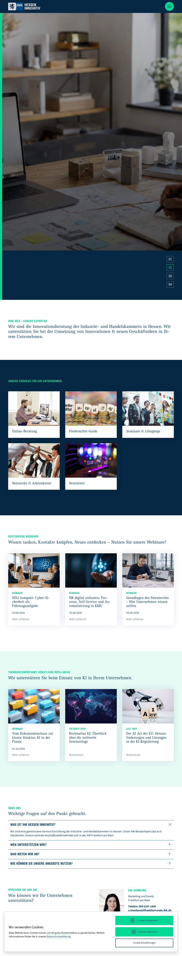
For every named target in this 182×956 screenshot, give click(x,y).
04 (170, 285)
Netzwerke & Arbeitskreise (31, 483)
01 (170, 259)
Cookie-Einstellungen (144, 943)
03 (170, 276)
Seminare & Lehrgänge (143, 431)
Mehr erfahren (21, 284)
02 (170, 268)
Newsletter (77, 483)
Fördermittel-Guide (83, 431)
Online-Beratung (24, 431)
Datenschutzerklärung (58, 936)
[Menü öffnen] (169, 6)
